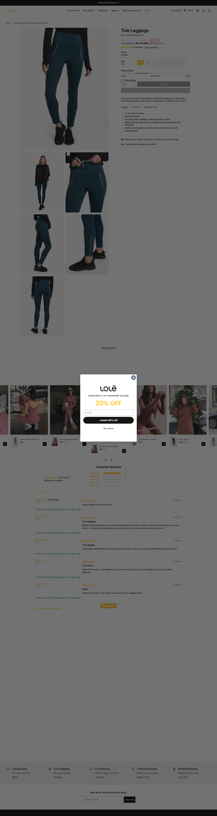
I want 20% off (109, 420)
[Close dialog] (133, 377)
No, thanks (108, 428)
